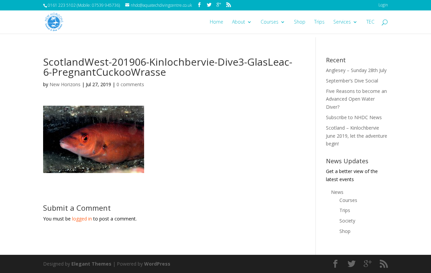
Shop (299, 22)
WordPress (157, 264)
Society (347, 220)
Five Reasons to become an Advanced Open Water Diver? (356, 99)
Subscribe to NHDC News (354, 117)
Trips (319, 22)
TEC (370, 22)
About (238, 22)
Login (383, 5)
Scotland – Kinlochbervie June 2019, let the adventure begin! (356, 136)
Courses (269, 22)
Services (342, 22)
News (337, 192)
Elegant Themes (91, 264)
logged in (82, 218)
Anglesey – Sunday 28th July (356, 70)
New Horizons (64, 84)
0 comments (130, 84)
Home (216, 22)
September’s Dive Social (352, 80)
